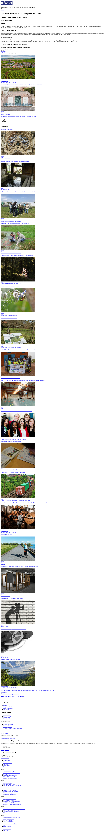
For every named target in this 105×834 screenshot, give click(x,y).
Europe (5, 766)
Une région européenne (8, 819)
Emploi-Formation (7, 763)
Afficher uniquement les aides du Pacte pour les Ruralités (16, 47)
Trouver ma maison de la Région (8, 738)
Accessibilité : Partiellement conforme (14, 728)
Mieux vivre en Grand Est (9, 810)
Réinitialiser (3, 51)
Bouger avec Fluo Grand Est (9, 799)
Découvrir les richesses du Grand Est (11, 776)
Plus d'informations (5, 758)
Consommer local (7, 774)
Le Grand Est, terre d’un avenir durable (12, 785)
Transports (5, 764)
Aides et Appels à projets (9, 784)
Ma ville (5, 746)
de (2, 832)
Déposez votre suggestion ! (7, 129)
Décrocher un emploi (8, 793)
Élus (4, 825)
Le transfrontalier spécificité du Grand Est (12, 817)
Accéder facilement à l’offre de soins (11, 773)
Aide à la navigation (7, 708)
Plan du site (6, 709)
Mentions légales (7, 725)
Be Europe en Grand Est (8, 820)
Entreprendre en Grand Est (9, 794)
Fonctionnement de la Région (10, 824)
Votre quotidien (6, 760)
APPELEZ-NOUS (5, 733)
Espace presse (6, 717)
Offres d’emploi (7, 826)
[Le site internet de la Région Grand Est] (13, 4)
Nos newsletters (7, 716)
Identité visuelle (6, 719)
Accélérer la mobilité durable (9, 802)
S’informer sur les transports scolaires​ (11, 801)
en (3, 832)
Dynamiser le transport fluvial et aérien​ (12, 804)
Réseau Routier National (8, 800)
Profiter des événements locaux (10, 775)
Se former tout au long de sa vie (10, 791)
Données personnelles (8, 724)
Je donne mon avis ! (7, 827)
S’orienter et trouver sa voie (9, 790)
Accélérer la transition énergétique (11, 811)
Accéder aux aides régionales (10, 778)
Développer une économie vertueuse (11, 812)
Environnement (6, 765)
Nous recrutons (6, 715)
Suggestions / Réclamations (9, 706)
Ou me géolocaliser (5, 750)
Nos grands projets (7, 783)
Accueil (2, 10)
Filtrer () (3, 52)
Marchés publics (7, 829)
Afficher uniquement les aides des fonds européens (14, 44)
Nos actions (6, 761)
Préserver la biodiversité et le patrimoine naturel (14, 809)
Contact (5, 705)
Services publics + (7, 727)
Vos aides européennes (8, 821)
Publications (6, 830)
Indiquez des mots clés (6, 53)
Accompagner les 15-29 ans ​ (9, 771)
